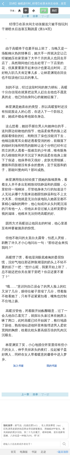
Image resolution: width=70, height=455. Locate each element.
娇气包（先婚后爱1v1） (27, 425)
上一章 (25, 16)
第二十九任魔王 (32, 432)
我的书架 (52, 365)
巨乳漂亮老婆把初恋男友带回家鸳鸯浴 (22, 428)
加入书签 (18, 365)
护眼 (44, 10)
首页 (63, 3)
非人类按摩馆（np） (51, 425)
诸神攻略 (46, 432)
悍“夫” (37, 435)
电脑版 (24, 451)
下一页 (45, 16)
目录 (35, 16)
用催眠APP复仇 (52, 428)
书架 (34, 451)
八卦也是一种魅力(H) (21, 435)
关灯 (54, 10)
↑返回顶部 (62, 451)
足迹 (43, 451)
